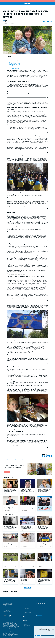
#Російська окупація (19, 459)
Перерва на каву (28, 612)
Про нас (25, 620)
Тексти (25, 603)
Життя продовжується (14, 68)
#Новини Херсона (48, 459)
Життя (26, 615)
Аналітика (26, 605)
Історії (26, 604)
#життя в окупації (27, 459)
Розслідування (27, 608)
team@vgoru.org (6, 607)
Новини (25, 601)
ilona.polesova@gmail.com (8, 603)
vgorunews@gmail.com (7, 604)
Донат (6, 471)
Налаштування (49, 635)
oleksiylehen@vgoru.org (7, 611)
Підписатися (38, 615)
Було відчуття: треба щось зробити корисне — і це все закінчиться (24, 60)
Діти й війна (11, 62)
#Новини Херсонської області (38, 459)
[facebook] (36, 603)
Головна (4, 7)
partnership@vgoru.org (7, 610)
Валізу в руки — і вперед (14, 63)
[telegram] (42, 603)
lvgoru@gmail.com (6, 605)
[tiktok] (44, 603)
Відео (25, 617)
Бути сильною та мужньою (15, 64)
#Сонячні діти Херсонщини (8, 459)
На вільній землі (12, 67)
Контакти (25, 621)
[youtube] (40, 603)
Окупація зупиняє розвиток (15, 65)
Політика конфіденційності (27, 625)
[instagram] (38, 603)
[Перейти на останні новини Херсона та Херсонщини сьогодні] (27, 4)
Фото (26, 611)
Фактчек (26, 607)
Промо (26, 613)
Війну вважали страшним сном (16, 59)
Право (26, 609)
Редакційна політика (27, 623)
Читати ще (27, 587)
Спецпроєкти (10, 7)
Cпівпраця (26, 626)
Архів (25, 619)
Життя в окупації (17, 7)
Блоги (25, 616)
